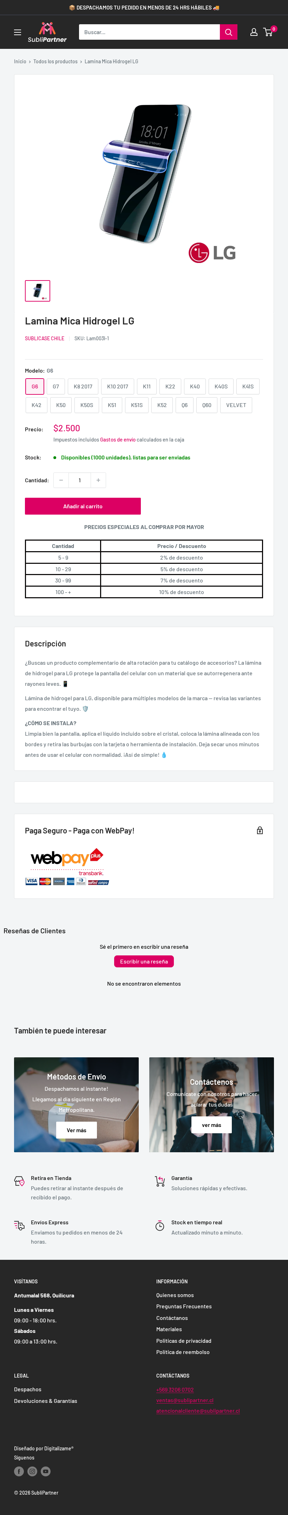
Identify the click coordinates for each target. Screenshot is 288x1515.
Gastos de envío (118, 439)
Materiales (169, 1329)
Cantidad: (37, 480)
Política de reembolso (183, 1351)
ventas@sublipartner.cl (185, 1400)
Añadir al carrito (83, 506)
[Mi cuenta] (253, 32)
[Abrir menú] (17, 32)
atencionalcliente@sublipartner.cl (198, 1410)
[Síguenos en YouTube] (46, 1471)
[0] (268, 32)
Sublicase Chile (44, 338)
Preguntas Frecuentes (184, 1306)
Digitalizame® (58, 1448)
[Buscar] (228, 32)
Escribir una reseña (144, 961)
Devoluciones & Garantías (45, 1400)
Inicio (20, 61)
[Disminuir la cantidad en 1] (61, 480)
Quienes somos (175, 1294)
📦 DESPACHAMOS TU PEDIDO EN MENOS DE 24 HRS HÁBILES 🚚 (144, 7)
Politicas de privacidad (183, 1340)
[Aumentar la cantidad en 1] (98, 480)
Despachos (27, 1389)
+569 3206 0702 (175, 1389)
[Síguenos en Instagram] (32, 1471)
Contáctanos (172, 1317)
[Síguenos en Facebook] (19, 1471)
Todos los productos (55, 61)
